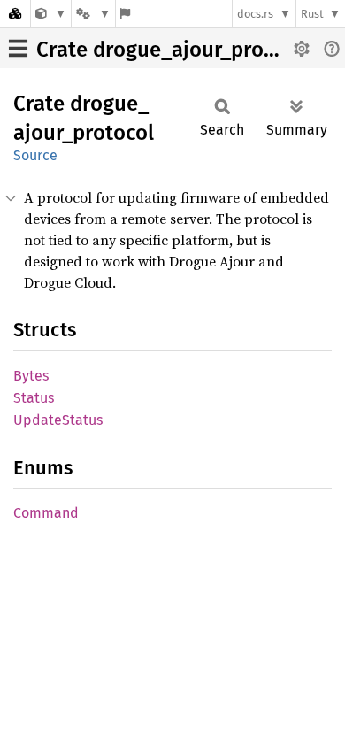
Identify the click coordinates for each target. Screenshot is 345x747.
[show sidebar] (18, 48)
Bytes (31, 375)
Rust (312, 13)
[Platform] (93, 13)
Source (35, 155)
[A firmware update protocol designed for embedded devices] (51, 13)
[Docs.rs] (15, 13)
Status (33, 397)
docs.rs (255, 13)
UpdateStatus (58, 420)
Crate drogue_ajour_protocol (174, 49)
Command (46, 512)
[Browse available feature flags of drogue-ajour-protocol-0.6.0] (125, 13)
